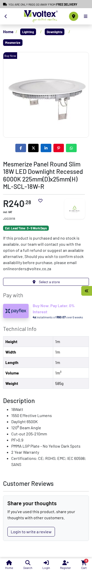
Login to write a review (31, 531)
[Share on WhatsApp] (71, 148)
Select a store (49, 282)
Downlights (54, 32)
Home (8, 31)
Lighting (28, 32)
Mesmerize (12, 42)
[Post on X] (33, 148)
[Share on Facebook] (20, 148)
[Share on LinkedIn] (46, 148)
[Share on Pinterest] (58, 148)
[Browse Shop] (86, 291)
